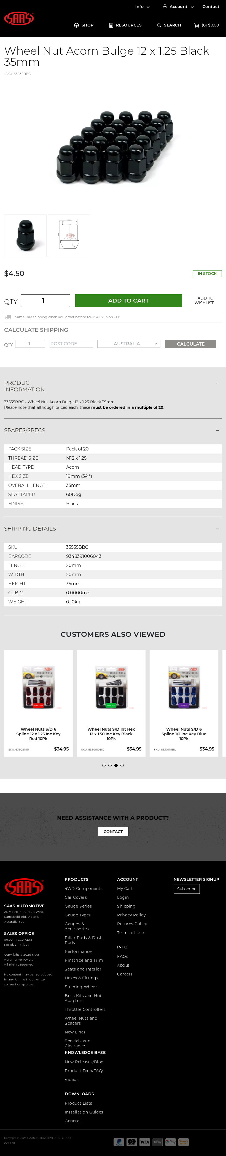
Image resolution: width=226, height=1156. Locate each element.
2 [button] (111, 767)
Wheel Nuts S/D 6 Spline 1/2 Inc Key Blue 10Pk (184, 734)
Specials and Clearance (77, 1043)
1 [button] (105, 767)
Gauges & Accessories (77, 926)
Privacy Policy (131, 915)
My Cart (125, 888)
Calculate (191, 344)
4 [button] (123, 767)
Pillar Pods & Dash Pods (84, 940)
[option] (40, 703)
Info (139, 6)
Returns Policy (132, 923)
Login (123, 897)
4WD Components (84, 888)
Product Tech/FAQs (84, 1070)
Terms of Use (130, 932)
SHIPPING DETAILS (30, 528)
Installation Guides (84, 1112)
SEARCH (172, 25)
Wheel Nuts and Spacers (81, 1021)
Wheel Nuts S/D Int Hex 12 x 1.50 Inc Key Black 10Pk (111, 734)
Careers (125, 974)
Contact (211, 6)
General (73, 1120)
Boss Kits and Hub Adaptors (84, 998)
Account (179, 6)
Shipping (126, 906)
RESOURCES (129, 25)
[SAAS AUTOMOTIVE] (19, 18)
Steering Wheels (82, 986)
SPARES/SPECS (24, 430)
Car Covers (76, 897)
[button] (204, 300)
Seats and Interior (83, 969)
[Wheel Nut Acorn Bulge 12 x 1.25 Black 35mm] (113, 145)
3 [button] (117, 767)
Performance (78, 951)
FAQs (122, 956)
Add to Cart (128, 300)
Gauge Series (78, 906)
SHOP (88, 25)
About (123, 965)
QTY (11, 302)
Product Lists (78, 1103)
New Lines (75, 1032)
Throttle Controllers (85, 1009)
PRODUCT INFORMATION (24, 386)
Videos (72, 1079)
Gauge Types (78, 915)
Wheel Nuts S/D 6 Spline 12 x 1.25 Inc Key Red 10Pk (39, 734)
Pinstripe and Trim (84, 960)
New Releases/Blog (84, 1061)
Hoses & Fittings (81, 977)
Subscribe (186, 888)
